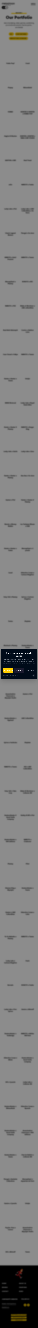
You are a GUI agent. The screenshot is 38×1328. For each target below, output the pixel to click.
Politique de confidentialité (10, 675)
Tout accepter (8, 670)
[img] (33, 675)
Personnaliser (30, 670)
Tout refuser (19, 670)
